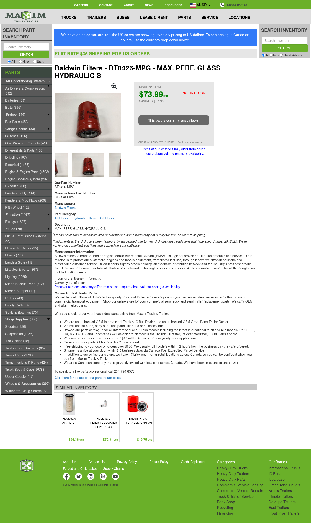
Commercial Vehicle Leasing (240, 485)
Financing (225, 513)
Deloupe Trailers (282, 501)
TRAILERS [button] (96, 17)
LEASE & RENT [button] (154, 17)
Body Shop (226, 501)
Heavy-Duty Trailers (233, 473)
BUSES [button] (123, 17)
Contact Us (97, 461)
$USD (202, 4)
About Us (69, 461)
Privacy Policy (127, 461)
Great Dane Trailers (284, 485)
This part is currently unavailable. (173, 120)
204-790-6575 (124, 371)
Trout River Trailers (284, 513)
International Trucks (284, 467)
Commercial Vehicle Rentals (240, 490)
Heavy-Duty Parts (231, 479)
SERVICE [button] (209, 17)
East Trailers (279, 507)
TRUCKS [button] (68, 17)
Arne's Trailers (280, 490)
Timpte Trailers (281, 496)
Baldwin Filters (65, 207)
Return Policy (158, 461)
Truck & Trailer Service (235, 496)
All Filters (61, 218)
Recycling (225, 507)
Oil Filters (107, 218)
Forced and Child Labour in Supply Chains (93, 468)
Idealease (277, 479)
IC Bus (274, 473)
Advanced (299, 55)
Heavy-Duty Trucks (232, 467)
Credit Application (193, 461)
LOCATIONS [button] (239, 17)
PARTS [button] (184, 17)
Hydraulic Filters (84, 218)
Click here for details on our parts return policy (88, 377)
